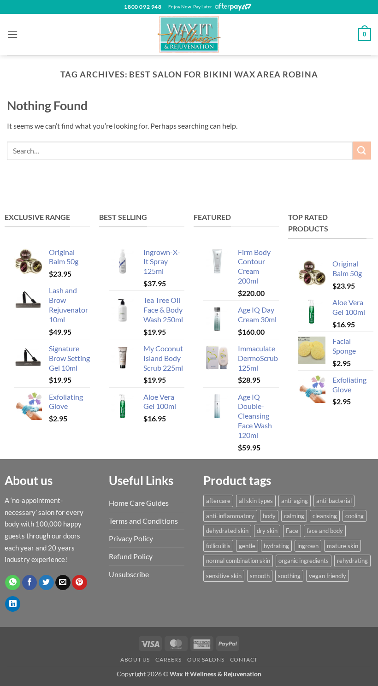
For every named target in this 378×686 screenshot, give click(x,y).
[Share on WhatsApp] (12, 583)
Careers (168, 659)
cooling (354, 516)
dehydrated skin (227, 530)
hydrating (276, 546)
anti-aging (294, 500)
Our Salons (205, 659)
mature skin (342, 546)
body (269, 516)
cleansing (325, 516)
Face (292, 530)
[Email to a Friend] (63, 583)
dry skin (267, 530)
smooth (260, 576)
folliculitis (218, 546)
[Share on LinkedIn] (12, 604)
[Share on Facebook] (29, 583)
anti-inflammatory (230, 516)
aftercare (218, 500)
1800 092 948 (142, 6)
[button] (12, 34)
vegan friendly (327, 576)
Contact (244, 659)
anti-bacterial (334, 500)
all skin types (256, 500)
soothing (289, 576)
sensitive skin (224, 576)
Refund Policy (131, 556)
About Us (135, 659)
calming (294, 516)
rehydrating (352, 560)
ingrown (308, 546)
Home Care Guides (139, 502)
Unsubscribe (129, 574)
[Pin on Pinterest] (79, 583)
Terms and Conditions (143, 520)
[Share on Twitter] (46, 583)
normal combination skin (238, 560)
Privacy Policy (131, 538)
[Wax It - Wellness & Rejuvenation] (189, 34)
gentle (247, 546)
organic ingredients (303, 560)
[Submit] (362, 151)
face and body (325, 530)
